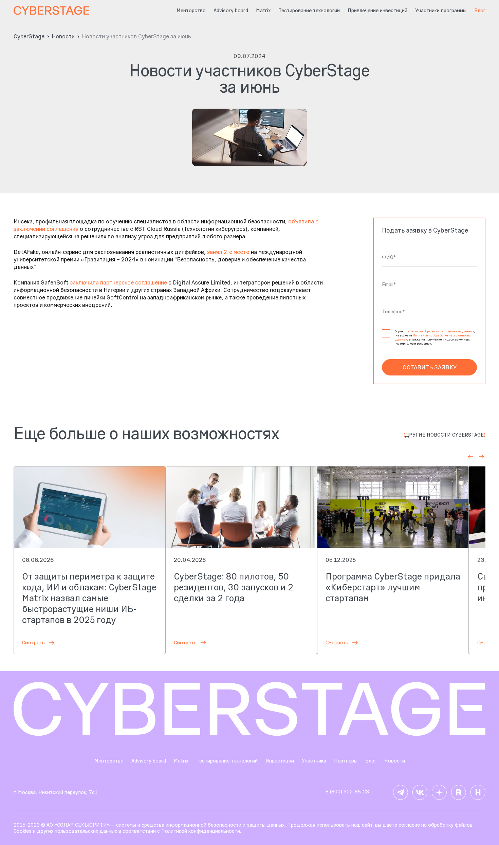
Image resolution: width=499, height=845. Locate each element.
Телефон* (393, 312)
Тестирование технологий (309, 10)
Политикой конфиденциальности (200, 831)
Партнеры (345, 761)
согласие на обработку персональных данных (439, 331)
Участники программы (440, 10)
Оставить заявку (430, 367)
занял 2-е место (228, 252)
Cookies (23, 831)
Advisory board (231, 10)
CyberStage (29, 36)
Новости (63, 36)
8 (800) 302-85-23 (347, 791)
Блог (370, 761)
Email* (389, 284)
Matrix (263, 10)
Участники (314, 761)
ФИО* (389, 257)
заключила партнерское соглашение (118, 282)
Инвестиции (279, 761)
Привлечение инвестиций (377, 10)
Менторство (191, 10)
